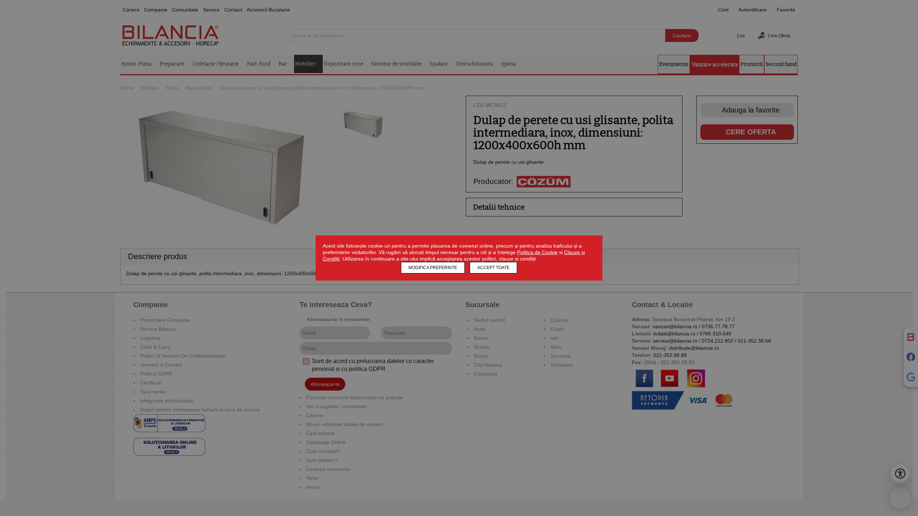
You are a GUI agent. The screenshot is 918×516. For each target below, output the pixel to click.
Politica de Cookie (537, 252)
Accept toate (493, 267)
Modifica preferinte (432, 267)
